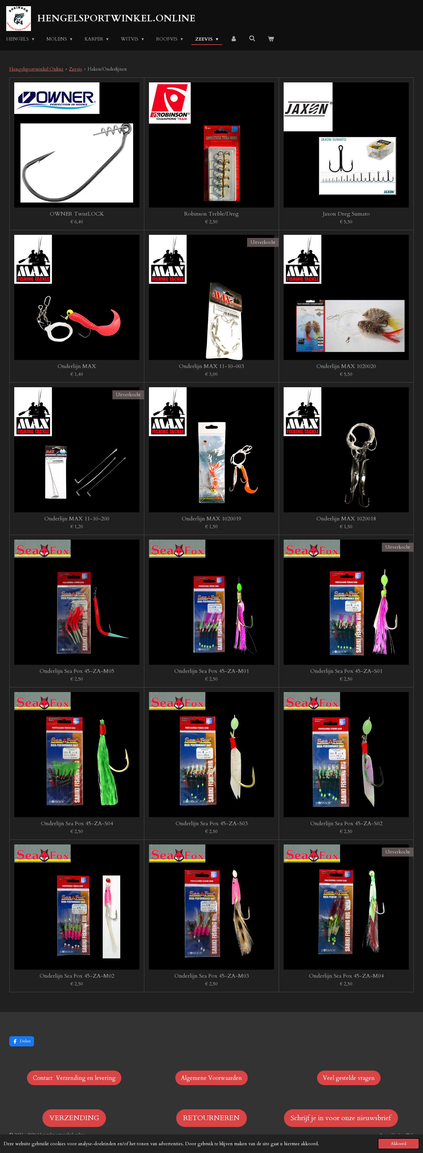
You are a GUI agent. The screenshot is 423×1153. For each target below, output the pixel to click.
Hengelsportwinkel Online (36, 69)
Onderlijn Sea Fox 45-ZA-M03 (211, 976)
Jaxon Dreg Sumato (346, 214)
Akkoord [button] (398, 1143)
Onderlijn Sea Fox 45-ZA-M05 (77, 671)
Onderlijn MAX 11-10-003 (211, 366)
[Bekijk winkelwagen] (271, 39)
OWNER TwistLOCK (77, 214)
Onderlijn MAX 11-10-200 (76, 518)
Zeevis (75, 69)
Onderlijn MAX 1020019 (211, 518)
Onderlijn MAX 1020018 (346, 518)
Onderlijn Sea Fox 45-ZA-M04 (346, 976)
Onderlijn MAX (77, 366)
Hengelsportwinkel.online (116, 18)
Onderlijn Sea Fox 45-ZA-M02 (77, 976)
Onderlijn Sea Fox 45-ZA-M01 (211, 671)
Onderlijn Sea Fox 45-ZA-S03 (212, 823)
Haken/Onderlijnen (107, 69)
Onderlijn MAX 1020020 (346, 366)
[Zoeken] (252, 38)
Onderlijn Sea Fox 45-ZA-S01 (346, 671)
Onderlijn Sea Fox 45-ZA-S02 (346, 823)
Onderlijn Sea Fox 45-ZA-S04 (77, 823)
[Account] (234, 39)
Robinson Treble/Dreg (211, 214)
